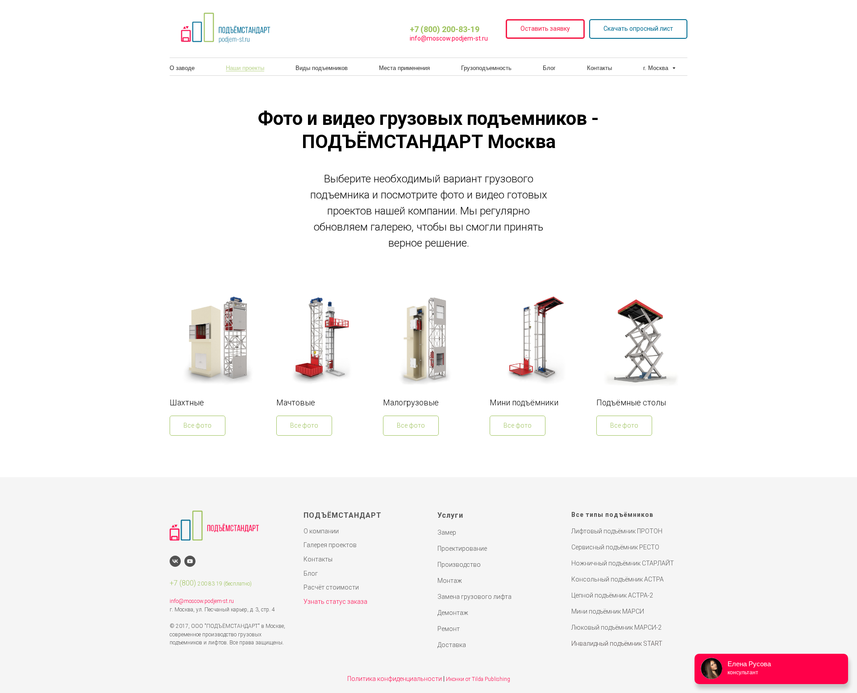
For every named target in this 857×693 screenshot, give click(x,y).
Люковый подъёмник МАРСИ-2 (616, 627)
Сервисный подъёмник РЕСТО (615, 547)
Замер (446, 532)
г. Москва (656, 68)
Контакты (599, 68)
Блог (549, 68)
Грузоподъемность (486, 68)
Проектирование (462, 548)
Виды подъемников (321, 68)
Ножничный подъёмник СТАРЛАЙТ (622, 563)
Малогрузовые (411, 402)
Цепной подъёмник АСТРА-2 (612, 595)
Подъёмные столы (631, 402)
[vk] (175, 561)
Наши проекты (245, 68)
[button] (545, 29)
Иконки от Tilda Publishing (478, 679)
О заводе (182, 68)
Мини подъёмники (524, 402)
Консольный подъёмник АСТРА (617, 579)
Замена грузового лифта (474, 596)
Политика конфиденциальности (394, 678)
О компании (321, 531)
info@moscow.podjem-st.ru (449, 38)
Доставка (451, 644)
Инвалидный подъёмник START (616, 643)
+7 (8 (178, 583)
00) (192, 583)
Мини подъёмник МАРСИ (607, 611)
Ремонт (448, 628)
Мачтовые (295, 402)
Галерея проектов (330, 545)
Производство (459, 564)
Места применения (404, 68)
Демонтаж (452, 612)
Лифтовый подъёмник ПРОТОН (616, 531)
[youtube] (190, 561)
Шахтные (187, 402)
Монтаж (449, 580)
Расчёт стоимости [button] (331, 587)
